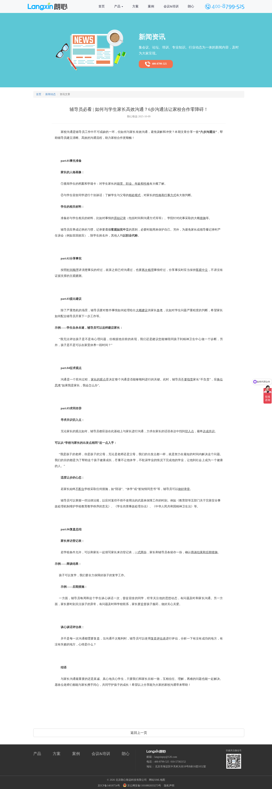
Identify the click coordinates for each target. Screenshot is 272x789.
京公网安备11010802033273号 (144, 785)
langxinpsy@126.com (165, 757)
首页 (101, 6)
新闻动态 (50, 94)
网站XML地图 (157, 779)
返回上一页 (138, 733)
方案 (135, 6)
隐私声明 (169, 785)
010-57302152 (178, 761)
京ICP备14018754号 (109, 785)
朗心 (191, 6)
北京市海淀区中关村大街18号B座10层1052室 (180, 766)
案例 (151, 6)
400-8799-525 (158, 64)
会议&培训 (171, 6)
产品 (117, 6)
